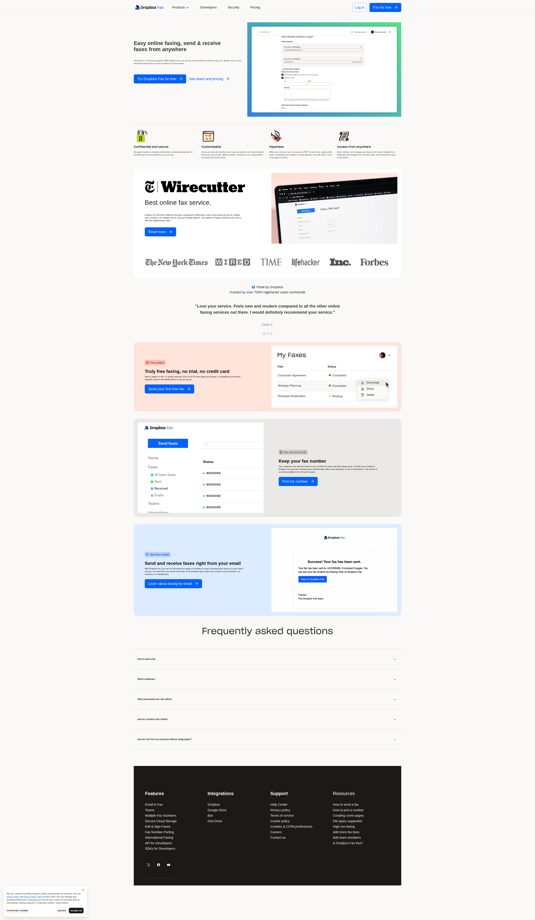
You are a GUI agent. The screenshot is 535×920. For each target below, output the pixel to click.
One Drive (215, 821)
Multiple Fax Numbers (160, 815)
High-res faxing (344, 826)
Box (210, 815)
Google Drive (217, 810)
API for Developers (159, 843)
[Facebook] (158, 864)
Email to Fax (154, 804)
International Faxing (159, 837)
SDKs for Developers (160, 848)
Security (233, 7)
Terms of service (282, 815)
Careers (276, 832)
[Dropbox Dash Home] (149, 7)
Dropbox (214, 804)
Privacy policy (280, 810)
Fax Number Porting (159, 832)
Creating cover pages (348, 815)
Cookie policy (280, 821)
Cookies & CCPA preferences (291, 826)
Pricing (255, 7)
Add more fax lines (346, 832)
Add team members (347, 837)
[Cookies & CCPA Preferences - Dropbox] (45, 902)
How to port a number (348, 810)
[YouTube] (168, 864)
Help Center (279, 804)
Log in (359, 7)
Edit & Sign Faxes (157, 826)
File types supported (347, 821)
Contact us (278, 837)
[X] (148, 864)
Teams (150, 810)
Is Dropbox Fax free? (348, 843)
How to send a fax (346, 804)
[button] (180, 7)
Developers (208, 7)
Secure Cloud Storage (161, 821)
